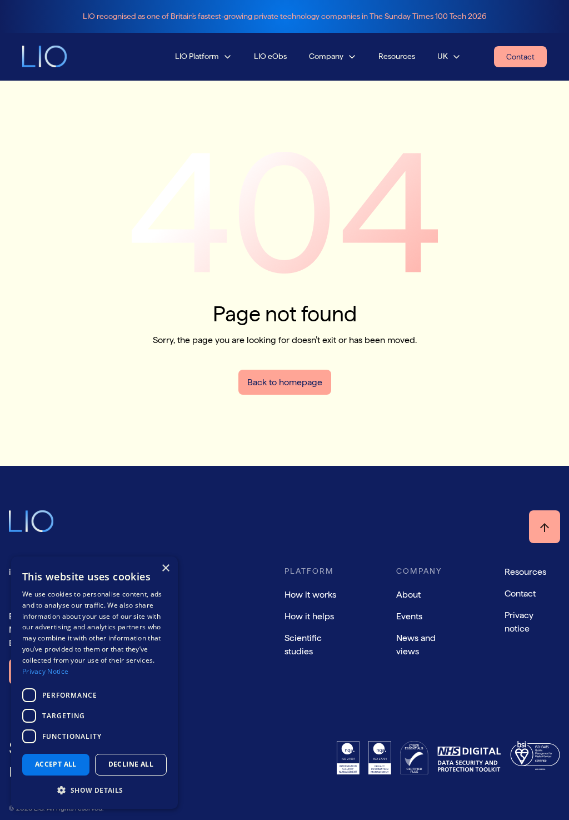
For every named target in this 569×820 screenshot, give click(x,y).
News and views (416, 645)
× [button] (165, 568)
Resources (525, 571)
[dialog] (94, 682)
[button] (203, 56)
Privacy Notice (45, 671)
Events (409, 616)
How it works (310, 594)
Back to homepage (284, 382)
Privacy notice (519, 622)
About (408, 594)
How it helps (309, 616)
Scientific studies (303, 645)
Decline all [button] (130, 764)
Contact (520, 593)
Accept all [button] (56, 764)
